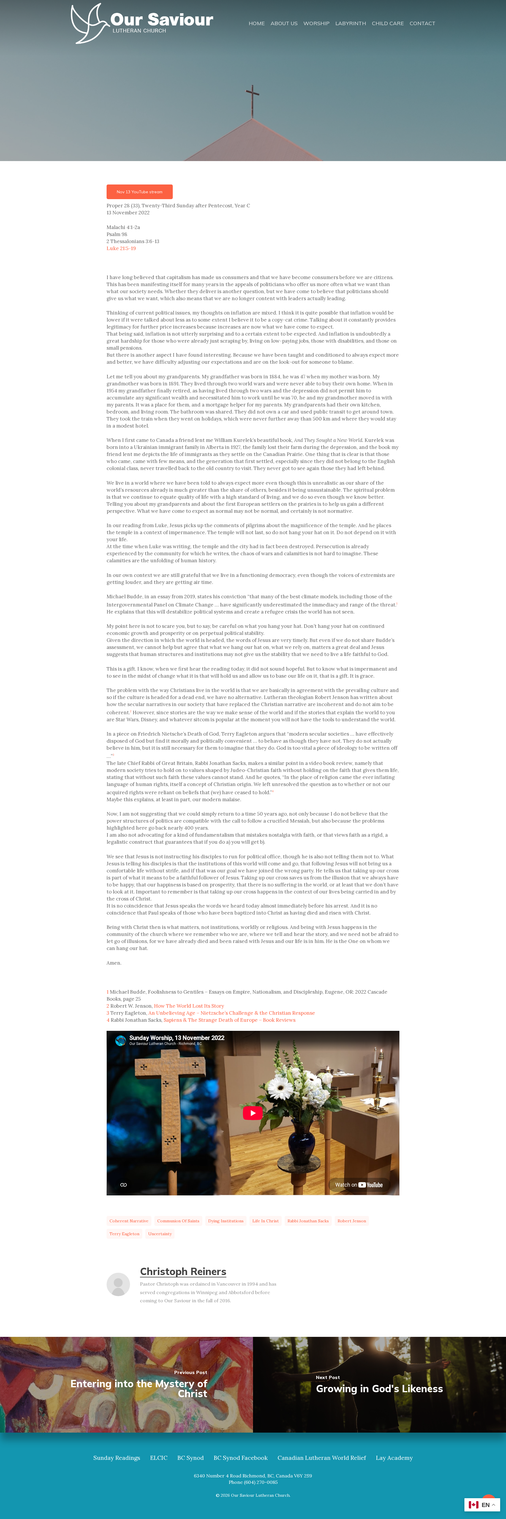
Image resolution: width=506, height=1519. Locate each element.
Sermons (277, 115)
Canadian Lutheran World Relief (322, 1457)
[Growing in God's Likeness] (379, 1384)
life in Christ (265, 1221)
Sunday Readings (116, 1457)
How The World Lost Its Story (189, 1006)
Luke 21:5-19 (121, 248)
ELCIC (158, 1457)
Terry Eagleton (124, 1233)
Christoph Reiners (183, 1271)
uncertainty (160, 1233)
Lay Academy (394, 1457)
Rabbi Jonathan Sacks (308, 1221)
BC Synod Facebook (241, 1457)
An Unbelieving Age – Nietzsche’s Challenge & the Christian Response (231, 1013)
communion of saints (178, 1221)
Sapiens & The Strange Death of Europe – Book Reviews (229, 1020)
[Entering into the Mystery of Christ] (126, 1384)
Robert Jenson (352, 1221)
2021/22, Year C (237, 115)
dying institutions (226, 1221)
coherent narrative (129, 1221)
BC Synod (190, 1457)
